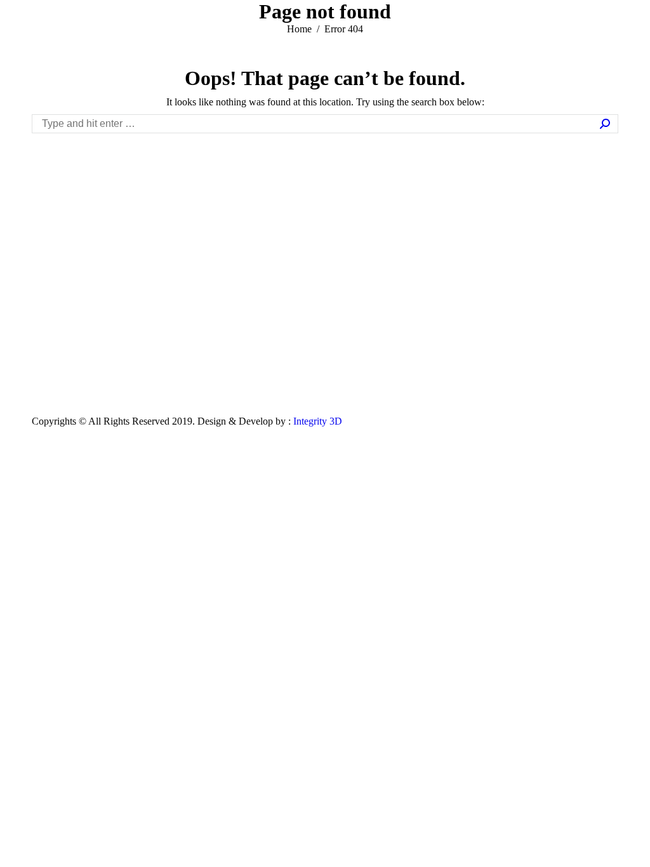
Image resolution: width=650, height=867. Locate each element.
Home (299, 28)
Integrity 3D (317, 421)
